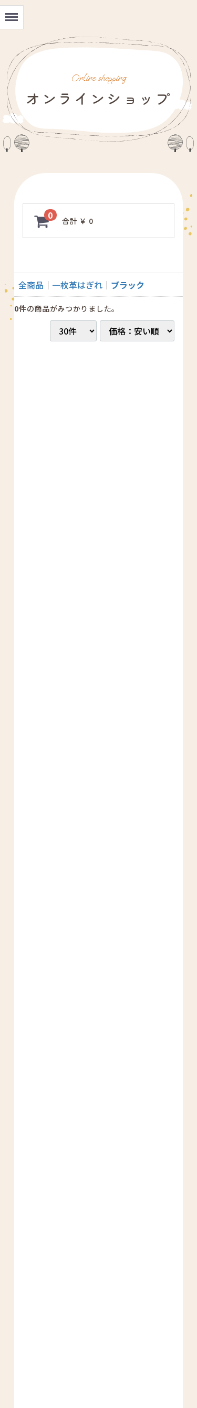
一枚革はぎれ (77, 285)
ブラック (127, 285)
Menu (10, 10)
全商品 (31, 285)
